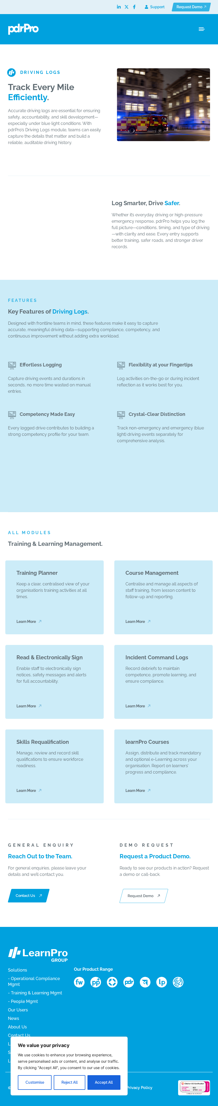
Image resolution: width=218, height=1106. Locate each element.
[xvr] (114, 982)
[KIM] (180, 982)
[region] (69, 1066)
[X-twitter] (126, 7)
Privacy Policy (139, 1087)
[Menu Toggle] (201, 29)
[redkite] (147, 982)
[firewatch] (81, 982)
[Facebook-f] (134, 7)
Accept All (104, 1082)
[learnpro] (163, 982)
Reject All (69, 1082)
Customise (35, 1082)
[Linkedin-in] (119, 7)
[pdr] (131, 982)
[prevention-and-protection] (98, 982)
